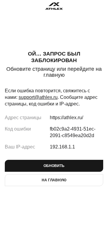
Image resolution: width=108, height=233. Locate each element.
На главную (54, 180)
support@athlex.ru (38, 97)
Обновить (54, 166)
